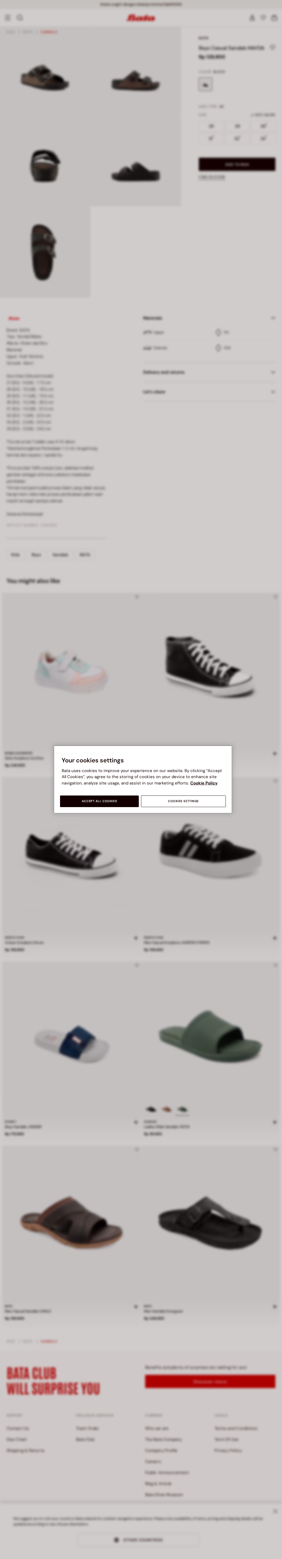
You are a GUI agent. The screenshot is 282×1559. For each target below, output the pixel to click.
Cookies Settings (183, 801)
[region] (142, 779)
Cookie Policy (204, 783)
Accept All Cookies (99, 801)
